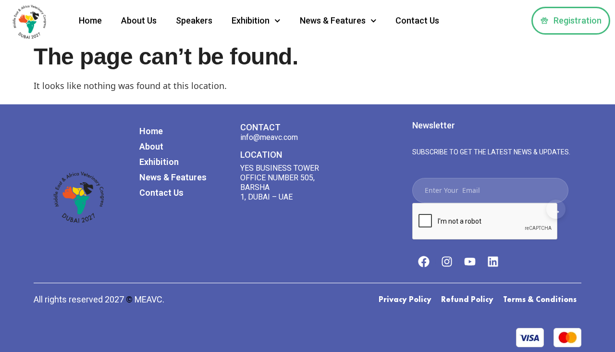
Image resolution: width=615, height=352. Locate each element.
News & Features (333, 20)
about (151, 146)
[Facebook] (423, 261)
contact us (417, 20)
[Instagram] (446, 261)
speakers (194, 20)
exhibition (251, 20)
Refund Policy (467, 299)
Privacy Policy (405, 299)
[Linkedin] (492, 261)
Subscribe (556, 209)
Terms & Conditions (540, 299)
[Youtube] (469, 261)
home (90, 20)
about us (139, 20)
